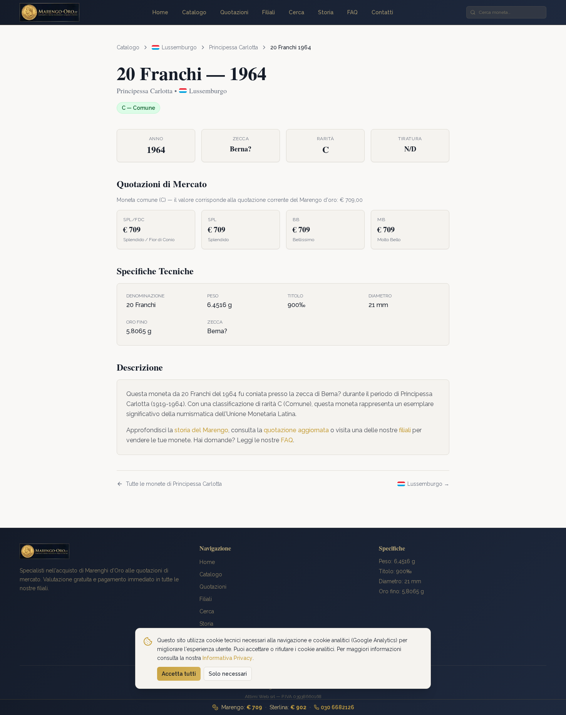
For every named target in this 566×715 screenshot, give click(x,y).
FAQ (352, 12)
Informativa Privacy (228, 658)
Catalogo (194, 12)
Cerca (296, 12)
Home (160, 12)
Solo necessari (228, 674)
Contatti (382, 12)
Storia (325, 12)
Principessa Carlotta (233, 47)
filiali (405, 430)
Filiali (268, 12)
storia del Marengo (201, 430)
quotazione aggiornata (296, 430)
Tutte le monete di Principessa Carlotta (174, 484)
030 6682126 (337, 707)
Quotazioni (234, 12)
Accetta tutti (179, 674)
